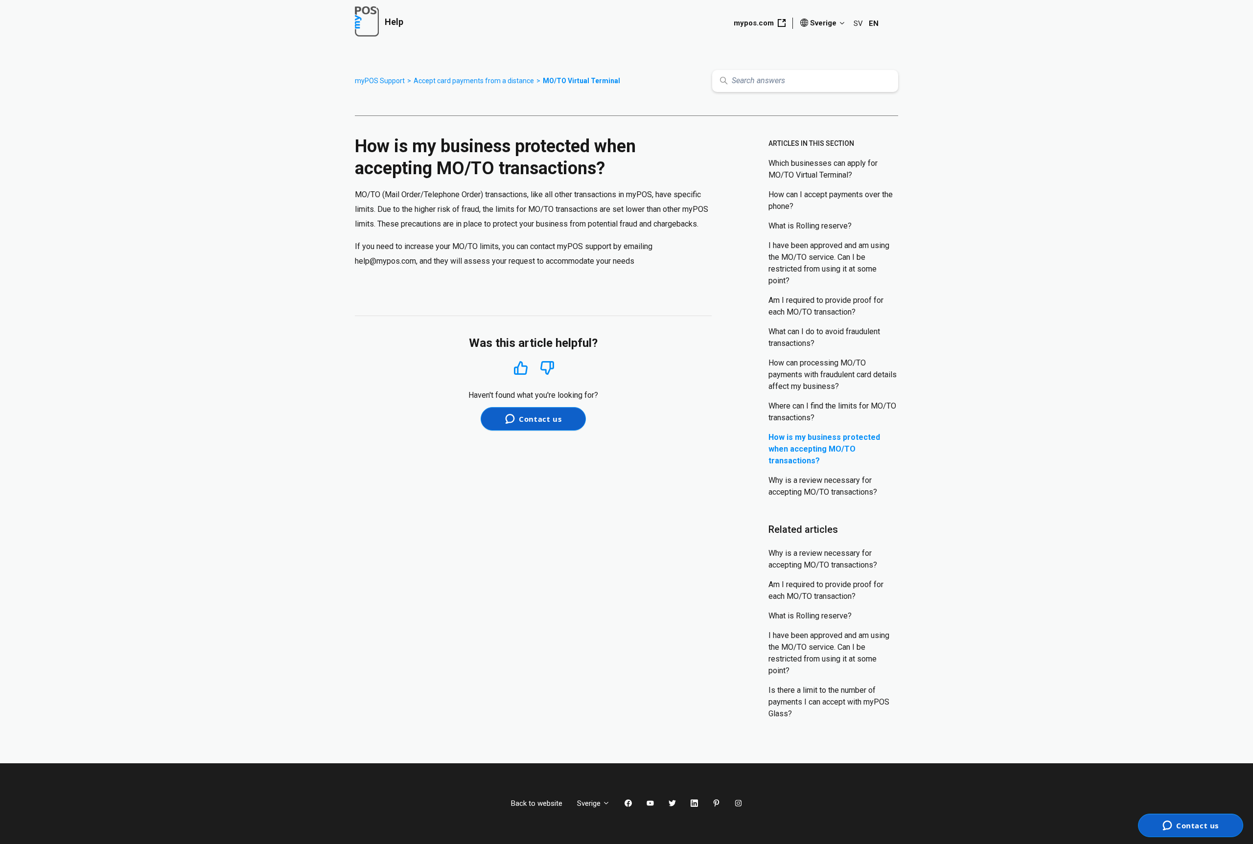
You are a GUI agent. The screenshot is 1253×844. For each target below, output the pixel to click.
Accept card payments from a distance (474, 81)
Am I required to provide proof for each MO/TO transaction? (825, 306)
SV (858, 23)
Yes (520, 367)
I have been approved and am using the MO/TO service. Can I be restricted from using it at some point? (828, 263)
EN (874, 23)
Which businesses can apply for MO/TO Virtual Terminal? (823, 169)
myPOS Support (380, 81)
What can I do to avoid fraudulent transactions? (824, 337)
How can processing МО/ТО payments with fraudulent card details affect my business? (832, 374)
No (547, 368)
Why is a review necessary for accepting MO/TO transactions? (822, 486)
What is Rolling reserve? (810, 225)
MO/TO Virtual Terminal (581, 81)
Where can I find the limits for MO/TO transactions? (832, 411)
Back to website (536, 803)
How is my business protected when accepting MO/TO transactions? (824, 449)
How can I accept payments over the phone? (830, 200)
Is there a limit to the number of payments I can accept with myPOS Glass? (828, 701)
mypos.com (754, 23)
